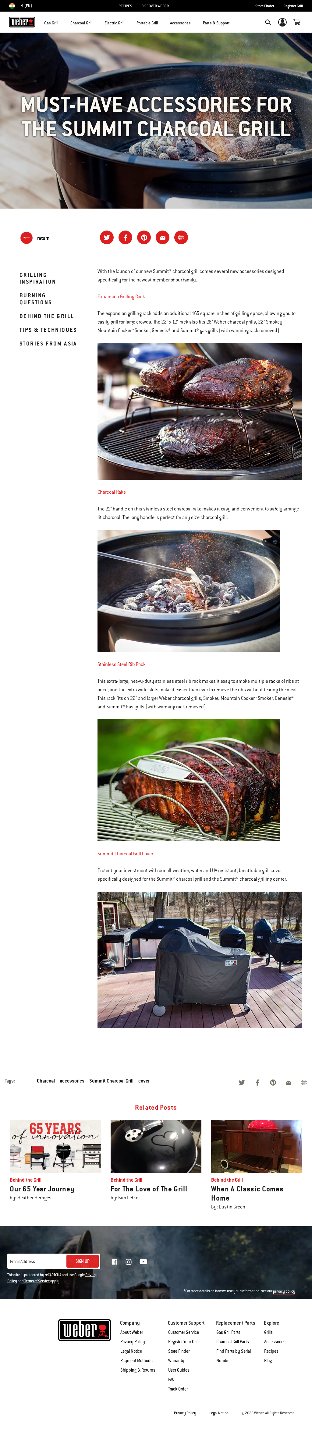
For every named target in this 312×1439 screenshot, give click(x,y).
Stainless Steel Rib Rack (122, 664)
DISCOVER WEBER (155, 6)
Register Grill (293, 6)
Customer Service (183, 1332)
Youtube (143, 1261)
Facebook (114, 1261)
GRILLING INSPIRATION (38, 278)
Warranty (176, 1360)
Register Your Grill (183, 1341)
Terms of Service (37, 1281)
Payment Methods (136, 1360)
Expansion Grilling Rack (121, 297)
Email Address (22, 1261)
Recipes (271, 1351)
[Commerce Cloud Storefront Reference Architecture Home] (22, 22)
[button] (61, 21)
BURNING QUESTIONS (36, 299)
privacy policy (284, 1291)
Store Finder (264, 6)
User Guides (179, 1370)
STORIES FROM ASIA (48, 343)
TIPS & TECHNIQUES (48, 329)
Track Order (178, 1389)
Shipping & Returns (137, 1370)
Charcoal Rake (112, 492)
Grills (268, 1332)
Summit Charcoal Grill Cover (125, 854)
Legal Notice (131, 1351)
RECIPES (125, 6)
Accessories (274, 1341)
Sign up (83, 1261)
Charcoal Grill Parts (232, 1341)
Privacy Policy (132, 1341)
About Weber (131, 1332)
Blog (268, 1360)
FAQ (171, 1379)
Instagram (128, 1261)
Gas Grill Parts (228, 1332)
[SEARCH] (267, 22)
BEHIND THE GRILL (47, 316)
